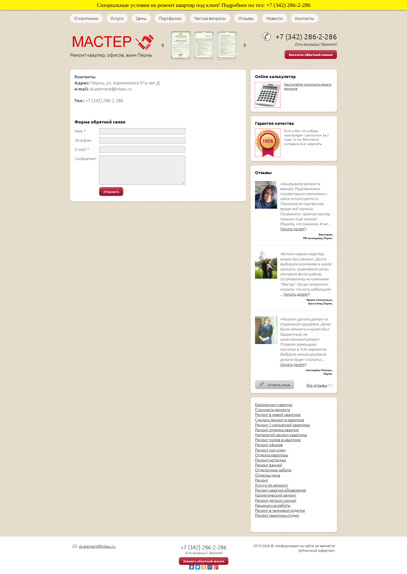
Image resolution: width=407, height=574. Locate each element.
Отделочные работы (273, 469)
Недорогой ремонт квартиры (281, 434)
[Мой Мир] (209, 567)
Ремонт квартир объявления (280, 490)
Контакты (304, 18)
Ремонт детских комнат (276, 500)
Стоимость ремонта (272, 409)
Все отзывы (316, 385)
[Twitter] (197, 567)
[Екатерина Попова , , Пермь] (266, 342)
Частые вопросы (210, 18)
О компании (86, 18)
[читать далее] (292, 228)
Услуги (117, 18)
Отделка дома (267, 475)
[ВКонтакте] (191, 567)
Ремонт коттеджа (270, 459)
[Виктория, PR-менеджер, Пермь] (266, 207)
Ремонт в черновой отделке (280, 510)
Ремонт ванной (268, 464)
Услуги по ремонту (271, 485)
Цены (141, 18)
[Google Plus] (215, 567)
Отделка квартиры (271, 454)
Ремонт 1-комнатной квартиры (282, 424)
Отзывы (246, 18)
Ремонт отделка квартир (277, 429)
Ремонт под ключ (270, 450)
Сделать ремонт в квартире (279, 419)
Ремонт (261, 480)
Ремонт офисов (269, 444)
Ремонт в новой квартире (278, 414)
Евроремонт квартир (273, 404)
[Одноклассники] (203, 567)
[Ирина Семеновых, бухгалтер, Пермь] (266, 277)
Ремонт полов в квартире (278, 439)
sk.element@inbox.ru (97, 546)
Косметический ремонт (275, 495)
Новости (274, 18)
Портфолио (170, 18)
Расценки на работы (272, 505)
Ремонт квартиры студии (277, 515)
